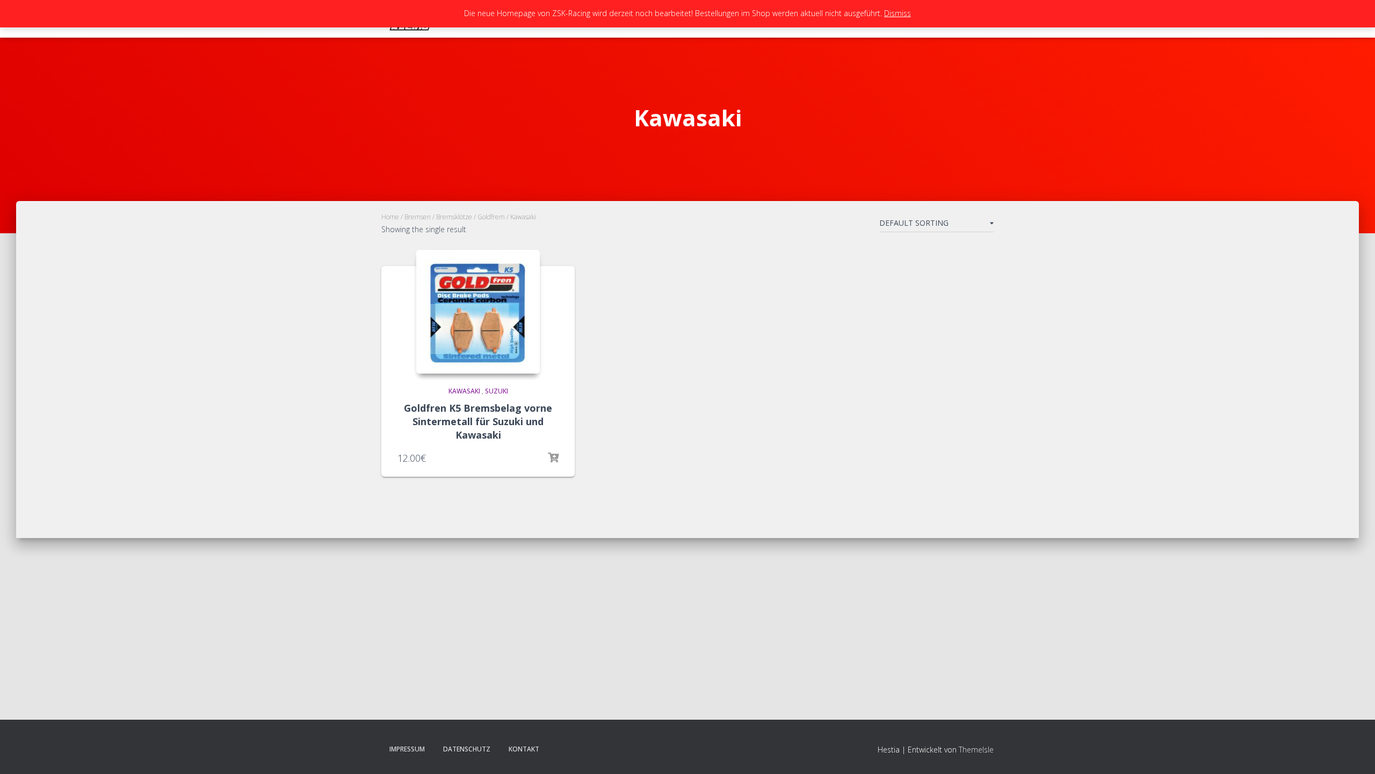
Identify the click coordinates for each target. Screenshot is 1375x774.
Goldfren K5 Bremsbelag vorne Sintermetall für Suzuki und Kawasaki (478, 421)
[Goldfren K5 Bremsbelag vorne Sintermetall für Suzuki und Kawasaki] (478, 312)
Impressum (407, 749)
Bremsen (417, 216)
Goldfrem (491, 216)
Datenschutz (466, 749)
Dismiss (897, 13)
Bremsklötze (454, 216)
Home (390, 216)
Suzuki (496, 391)
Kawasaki (464, 391)
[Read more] (553, 458)
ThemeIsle (976, 749)
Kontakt (524, 749)
